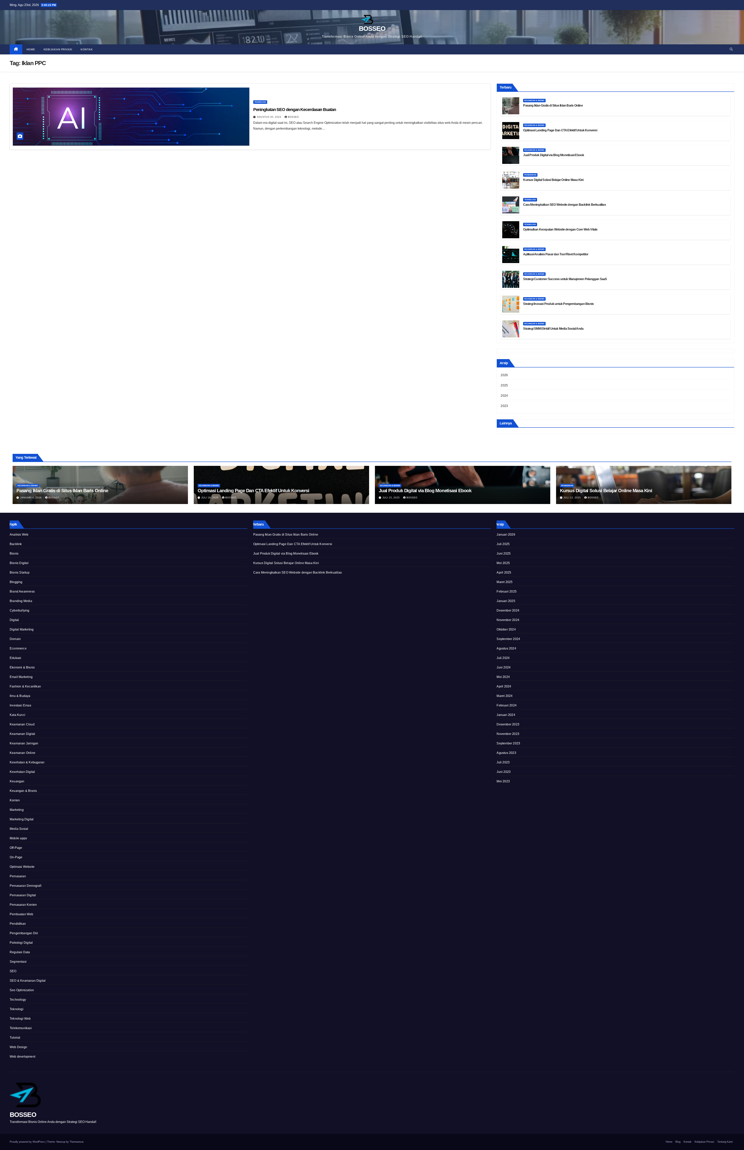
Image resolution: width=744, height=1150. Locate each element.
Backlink (16, 544)
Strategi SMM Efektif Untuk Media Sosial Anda (553, 328)
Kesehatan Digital (22, 771)
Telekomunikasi (21, 1028)
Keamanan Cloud (22, 724)
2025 (504, 385)
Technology (18, 999)
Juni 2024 (504, 667)
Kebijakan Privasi (58, 49)
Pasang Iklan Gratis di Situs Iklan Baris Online (553, 105)
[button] (731, 49)
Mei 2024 (503, 677)
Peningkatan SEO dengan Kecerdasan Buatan (294, 109)
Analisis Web (19, 534)
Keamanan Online (22, 752)
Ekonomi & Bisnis (22, 667)
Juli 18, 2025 (210, 497)
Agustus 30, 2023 (269, 117)
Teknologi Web (20, 1018)
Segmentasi (18, 961)
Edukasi (15, 658)
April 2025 (504, 572)
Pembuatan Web (21, 914)
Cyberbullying (19, 610)
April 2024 (504, 686)
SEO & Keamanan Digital (28, 980)
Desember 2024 (508, 610)
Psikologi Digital (21, 942)
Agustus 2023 (506, 752)
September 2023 (508, 743)
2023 (504, 406)
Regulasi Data (20, 952)
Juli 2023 (503, 762)
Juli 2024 (503, 658)
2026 (504, 375)
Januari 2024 (506, 714)
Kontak (87, 49)
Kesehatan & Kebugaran (27, 762)
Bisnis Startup (19, 572)
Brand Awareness (22, 591)
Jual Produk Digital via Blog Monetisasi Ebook (553, 155)
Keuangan (17, 781)
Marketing (17, 809)
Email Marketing (21, 677)
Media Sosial (19, 828)
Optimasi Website (22, 866)
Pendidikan (530, 175)
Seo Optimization (22, 990)
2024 (504, 395)
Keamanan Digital (22, 733)
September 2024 (508, 639)
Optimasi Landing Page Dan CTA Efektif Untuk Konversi (560, 130)
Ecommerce (18, 648)
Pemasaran (18, 876)
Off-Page (16, 847)
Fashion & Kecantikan (25, 686)
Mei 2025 (503, 563)
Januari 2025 (506, 601)
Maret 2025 (504, 582)
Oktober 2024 (506, 629)
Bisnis (14, 553)
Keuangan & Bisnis (534, 100)
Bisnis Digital (19, 563)
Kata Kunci (17, 714)
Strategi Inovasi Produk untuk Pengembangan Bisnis (558, 303)
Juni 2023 (504, 771)
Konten (15, 800)
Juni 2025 (504, 553)
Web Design (18, 1047)
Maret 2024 (504, 696)
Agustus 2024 (506, 648)
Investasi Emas (20, 705)
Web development (22, 1056)
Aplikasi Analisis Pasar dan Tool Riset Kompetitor (555, 254)
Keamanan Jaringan (24, 743)
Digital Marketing (22, 629)
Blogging (16, 582)
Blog (677, 1141)
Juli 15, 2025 (391, 497)
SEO (13, 971)
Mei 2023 (503, 781)
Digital (14, 620)
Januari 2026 (506, 534)
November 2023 (508, 733)
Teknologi (260, 102)
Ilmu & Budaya (20, 696)
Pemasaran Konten (23, 904)
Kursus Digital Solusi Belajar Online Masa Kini (553, 179)
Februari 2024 (507, 705)
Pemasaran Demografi (25, 885)
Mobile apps (18, 838)
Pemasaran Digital (23, 895)
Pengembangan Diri (24, 933)
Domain (15, 639)
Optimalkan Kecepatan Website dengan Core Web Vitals (560, 229)
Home (31, 49)
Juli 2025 (503, 544)
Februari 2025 (507, 591)
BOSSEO (372, 28)
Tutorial (15, 1037)
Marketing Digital (22, 819)
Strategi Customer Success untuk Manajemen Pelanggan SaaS (565, 279)
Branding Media (21, 601)
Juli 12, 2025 (573, 497)
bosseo (293, 117)
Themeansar (76, 1141)
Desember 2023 (508, 724)
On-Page (16, 857)
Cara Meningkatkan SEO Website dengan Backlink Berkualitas (564, 204)
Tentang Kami (725, 1141)
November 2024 (508, 620)
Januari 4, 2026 (31, 497)
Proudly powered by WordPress (28, 1141)
